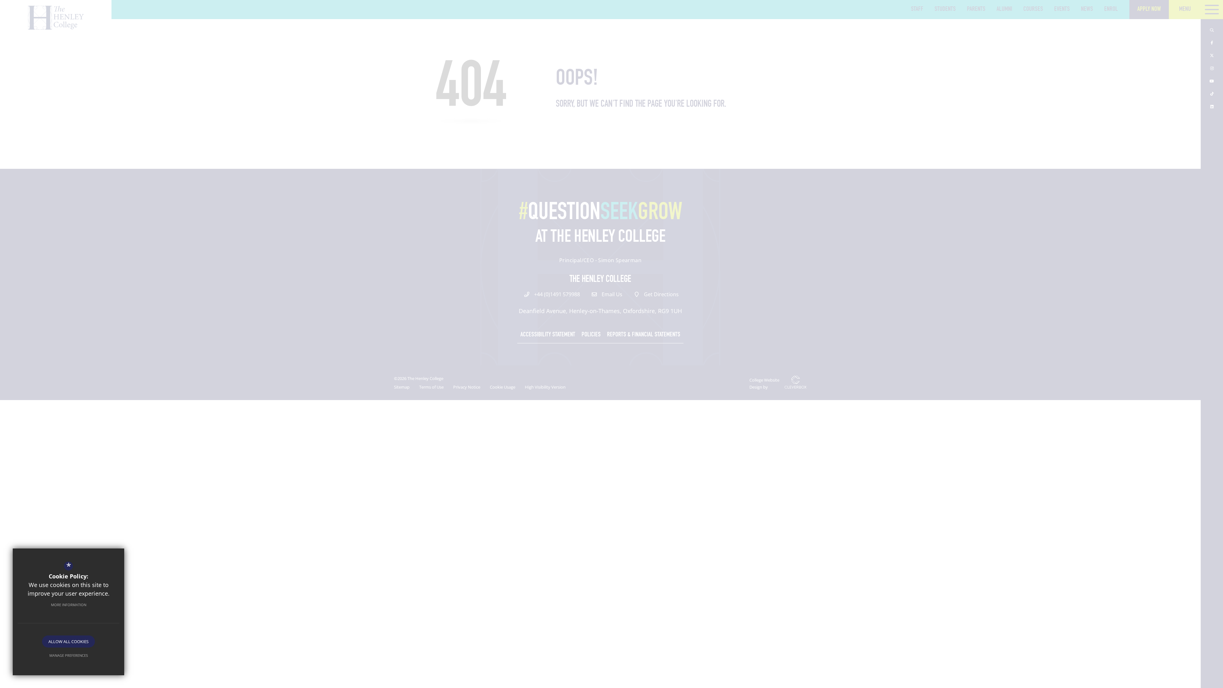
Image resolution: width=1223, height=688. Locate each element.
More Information (68, 604)
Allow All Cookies (68, 641)
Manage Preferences (68, 655)
